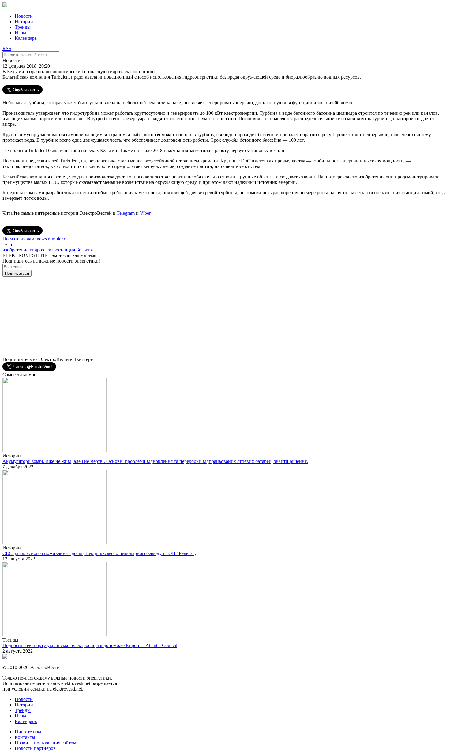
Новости (24, 16)
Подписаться (17, 273)
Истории (24, 21)
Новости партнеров (35, 748)
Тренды (23, 27)
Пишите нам (28, 731)
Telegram (126, 213)
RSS (6, 48)
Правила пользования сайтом (45, 742)
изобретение (15, 249)
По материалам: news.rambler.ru (35, 238)
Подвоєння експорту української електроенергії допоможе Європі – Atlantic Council (89, 645)
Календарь (26, 38)
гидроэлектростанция (52, 249)
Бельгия (84, 249)
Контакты (25, 737)
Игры (20, 32)
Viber (145, 213)
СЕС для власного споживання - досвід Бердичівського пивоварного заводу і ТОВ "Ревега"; (99, 553)
